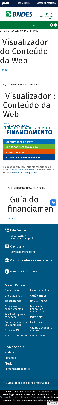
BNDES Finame (38, 300)
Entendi (52, 403)
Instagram (11, 357)
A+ (50, 19)
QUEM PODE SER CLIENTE (19, 142)
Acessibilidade (46, 16)
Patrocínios (36, 316)
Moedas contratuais (16, 335)
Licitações (36, 322)
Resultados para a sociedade (15, 315)
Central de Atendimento (23, 169)
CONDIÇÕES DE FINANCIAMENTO (23, 157)
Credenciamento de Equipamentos (16, 323)
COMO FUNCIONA (15, 152)
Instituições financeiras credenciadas (38, 309)
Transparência (13, 300)
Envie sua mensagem (23, 251)
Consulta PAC (12, 330)
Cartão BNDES (38, 295)
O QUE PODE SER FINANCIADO (22, 147)
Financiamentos (39, 290)
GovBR (5, 3)
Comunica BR (24, 3)
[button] (3, 69)
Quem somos (12, 290)
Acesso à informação (46, 3)
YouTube (9, 352)
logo (19, 14)
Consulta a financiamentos (14, 308)
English (49, 14)
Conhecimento (38, 335)
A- (52, 19)
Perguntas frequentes (17, 368)
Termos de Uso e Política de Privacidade (21, 397)
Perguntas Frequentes (25, 172)
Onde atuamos (13, 295)
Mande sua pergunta (22, 238)
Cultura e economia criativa (41, 329)
